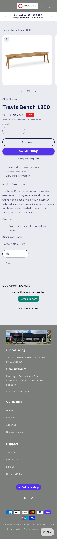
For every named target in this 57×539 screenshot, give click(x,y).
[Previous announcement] (5, 16)
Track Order (12, 452)
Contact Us (12, 460)
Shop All (10, 418)
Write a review (29, 299)
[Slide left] (21, 91)
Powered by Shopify (30, 524)
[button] (6, 6)
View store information (18, 176)
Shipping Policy (14, 474)
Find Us (10, 467)
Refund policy (48, 524)
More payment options (28, 159)
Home (5, 30)
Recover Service (15, 432)
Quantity (6, 124)
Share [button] (9, 263)
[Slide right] (35, 91)
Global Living (16, 524)
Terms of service (31, 529)
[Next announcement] (51, 16)
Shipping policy (14, 529)
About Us (11, 425)
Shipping (19, 119)
